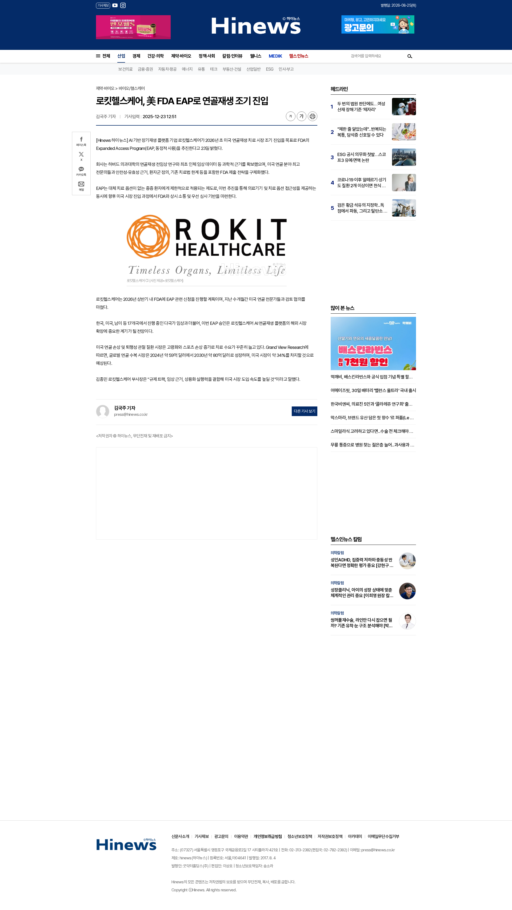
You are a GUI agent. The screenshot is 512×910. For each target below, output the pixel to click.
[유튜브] (115, 5)
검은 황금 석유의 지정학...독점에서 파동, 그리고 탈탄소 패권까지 (362, 208)
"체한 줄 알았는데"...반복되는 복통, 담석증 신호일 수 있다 (361, 132)
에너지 (187, 69)
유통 (201, 69)
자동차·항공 (167, 69)
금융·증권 (145, 69)
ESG (270, 69)
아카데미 (355, 836)
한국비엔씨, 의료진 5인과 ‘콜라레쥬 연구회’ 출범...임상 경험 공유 (373, 404)
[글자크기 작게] (290, 116)
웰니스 (256, 56)
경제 (136, 56)
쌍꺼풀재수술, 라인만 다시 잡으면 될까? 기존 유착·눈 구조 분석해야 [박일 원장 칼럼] (362, 623)
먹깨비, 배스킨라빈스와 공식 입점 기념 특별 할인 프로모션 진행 (373, 377)
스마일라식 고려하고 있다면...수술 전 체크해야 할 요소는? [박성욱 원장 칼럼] (373, 431)
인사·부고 (286, 69)
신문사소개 (180, 836)
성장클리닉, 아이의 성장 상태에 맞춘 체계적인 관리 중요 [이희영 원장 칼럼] (361, 592)
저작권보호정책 (330, 836)
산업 (121, 56)
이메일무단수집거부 (383, 836)
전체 (106, 56)
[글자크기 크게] (301, 116)
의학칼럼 (337, 552)
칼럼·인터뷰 (232, 56)
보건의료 (125, 69)
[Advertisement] (206, 493)
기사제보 (202, 836)
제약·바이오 (181, 56)
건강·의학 (155, 56)
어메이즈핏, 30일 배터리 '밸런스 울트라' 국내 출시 (373, 390)
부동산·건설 (232, 69)
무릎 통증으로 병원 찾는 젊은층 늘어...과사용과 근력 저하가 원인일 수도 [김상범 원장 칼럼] (373, 445)
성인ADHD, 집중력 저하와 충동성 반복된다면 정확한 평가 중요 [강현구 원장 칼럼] (362, 562)
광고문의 (221, 836)
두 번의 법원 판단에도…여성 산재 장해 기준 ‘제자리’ (361, 106)
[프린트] (312, 116)
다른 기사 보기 (304, 411)
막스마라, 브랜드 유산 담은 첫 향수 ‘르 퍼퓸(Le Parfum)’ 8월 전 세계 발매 (373, 417)
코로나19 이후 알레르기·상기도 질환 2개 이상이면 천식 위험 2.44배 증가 (361, 183)
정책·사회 (207, 56)
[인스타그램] (123, 5)
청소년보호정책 (299, 836)
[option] (133, 27)
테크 (213, 69)
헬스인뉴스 (298, 56)
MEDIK (275, 56)
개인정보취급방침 (268, 836)
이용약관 (241, 836)
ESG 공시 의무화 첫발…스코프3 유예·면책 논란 (361, 157)
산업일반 (253, 69)
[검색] (409, 56)
